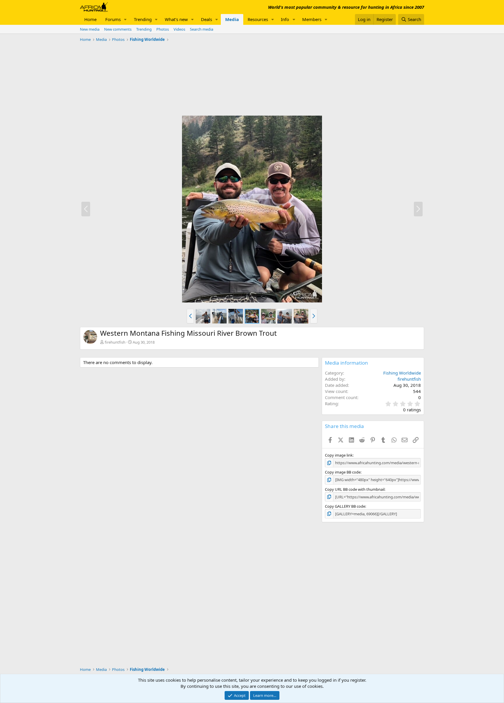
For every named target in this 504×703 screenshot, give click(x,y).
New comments (118, 29)
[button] (125, 19)
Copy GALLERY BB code (345, 506)
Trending (143, 19)
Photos (162, 29)
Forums (113, 19)
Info (285, 19)
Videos (179, 29)
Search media (201, 29)
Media (232, 19)
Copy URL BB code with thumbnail (354, 489)
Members (311, 19)
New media (89, 29)
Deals (206, 19)
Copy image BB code (342, 472)
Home (90, 19)
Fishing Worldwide (402, 373)
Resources (258, 19)
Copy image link (339, 455)
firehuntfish (115, 342)
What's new (176, 19)
